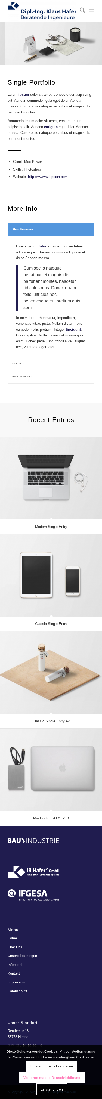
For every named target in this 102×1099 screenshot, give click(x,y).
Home (12, 938)
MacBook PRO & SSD (51, 818)
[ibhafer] (42, 11)
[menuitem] (79, 11)
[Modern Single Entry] (51, 478)
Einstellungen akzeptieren (51, 1066)
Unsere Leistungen (22, 956)
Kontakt (14, 973)
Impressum (16, 982)
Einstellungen (52, 1089)
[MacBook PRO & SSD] (51, 770)
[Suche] (79, 11)
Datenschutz (17, 991)
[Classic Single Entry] (51, 575)
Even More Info (22, 376)
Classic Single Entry (51, 624)
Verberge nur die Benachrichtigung (52, 1078)
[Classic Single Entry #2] (51, 672)
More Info (18, 363)
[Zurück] (5, 38)
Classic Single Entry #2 (51, 721)
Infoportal (15, 965)
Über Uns (15, 947)
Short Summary (22, 229)
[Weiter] (97, 38)
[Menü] (91, 11)
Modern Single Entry (51, 527)
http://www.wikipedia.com (48, 177)
